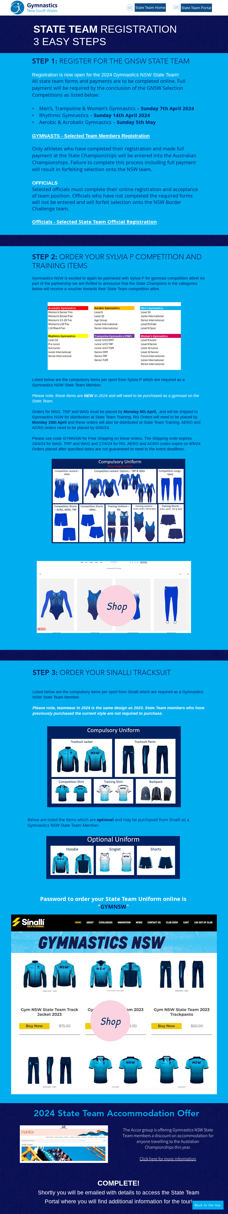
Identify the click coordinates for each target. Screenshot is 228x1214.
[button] (196, 7)
